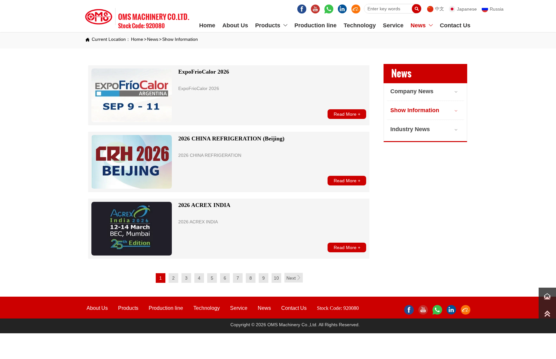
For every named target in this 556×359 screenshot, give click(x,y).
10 (276, 278)
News (152, 39)
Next (293, 278)
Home (137, 39)
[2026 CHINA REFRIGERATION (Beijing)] (131, 162)
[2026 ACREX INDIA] (131, 229)
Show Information (180, 39)
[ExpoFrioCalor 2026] (131, 95)
